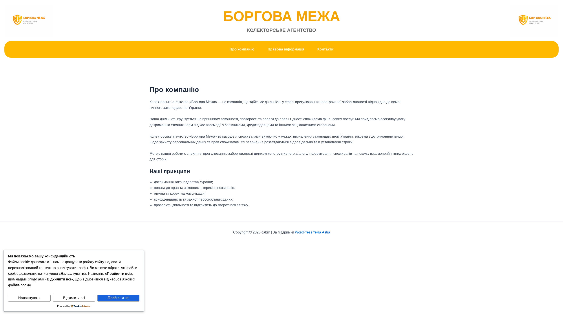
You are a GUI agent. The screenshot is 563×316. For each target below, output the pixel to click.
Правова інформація (286, 49)
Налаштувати (29, 298)
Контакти (325, 49)
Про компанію (242, 49)
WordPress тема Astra (312, 232)
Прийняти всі (118, 298)
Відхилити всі (74, 298)
